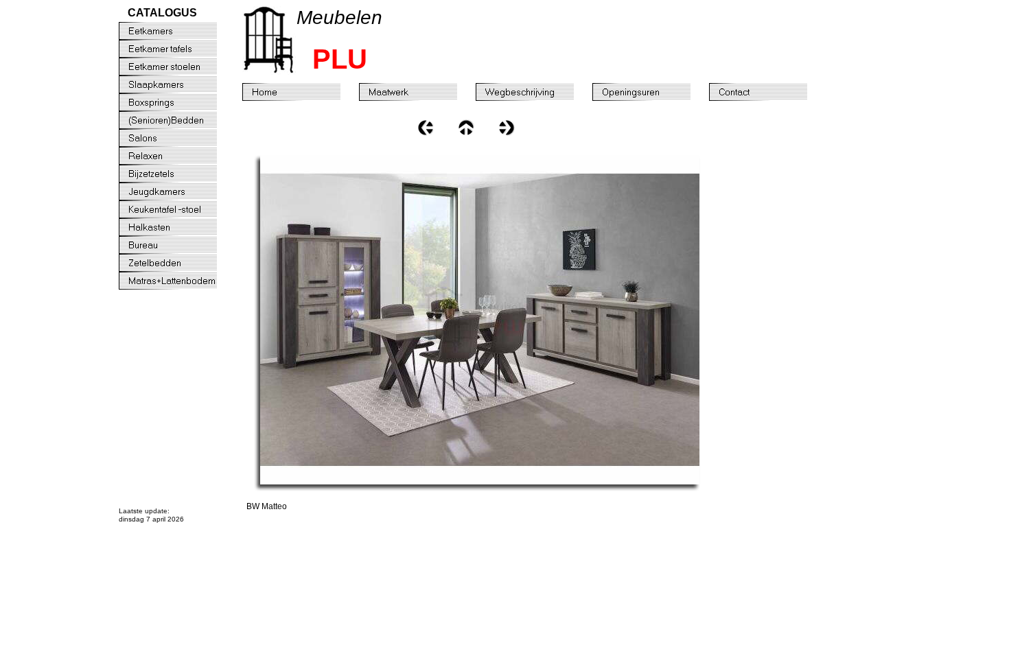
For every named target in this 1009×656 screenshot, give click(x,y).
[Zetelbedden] (177, 263)
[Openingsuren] (650, 92)
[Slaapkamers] (177, 84)
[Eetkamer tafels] (177, 49)
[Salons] (177, 138)
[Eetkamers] (177, 31)
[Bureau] (177, 245)
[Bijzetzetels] (177, 174)
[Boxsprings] (177, 102)
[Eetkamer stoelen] (177, 66)
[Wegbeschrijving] (534, 92)
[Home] (300, 92)
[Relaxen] (177, 156)
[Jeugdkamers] (177, 191)
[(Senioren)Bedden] (177, 120)
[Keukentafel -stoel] (177, 209)
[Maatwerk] (417, 92)
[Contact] (767, 92)
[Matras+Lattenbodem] (177, 281)
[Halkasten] (177, 227)
